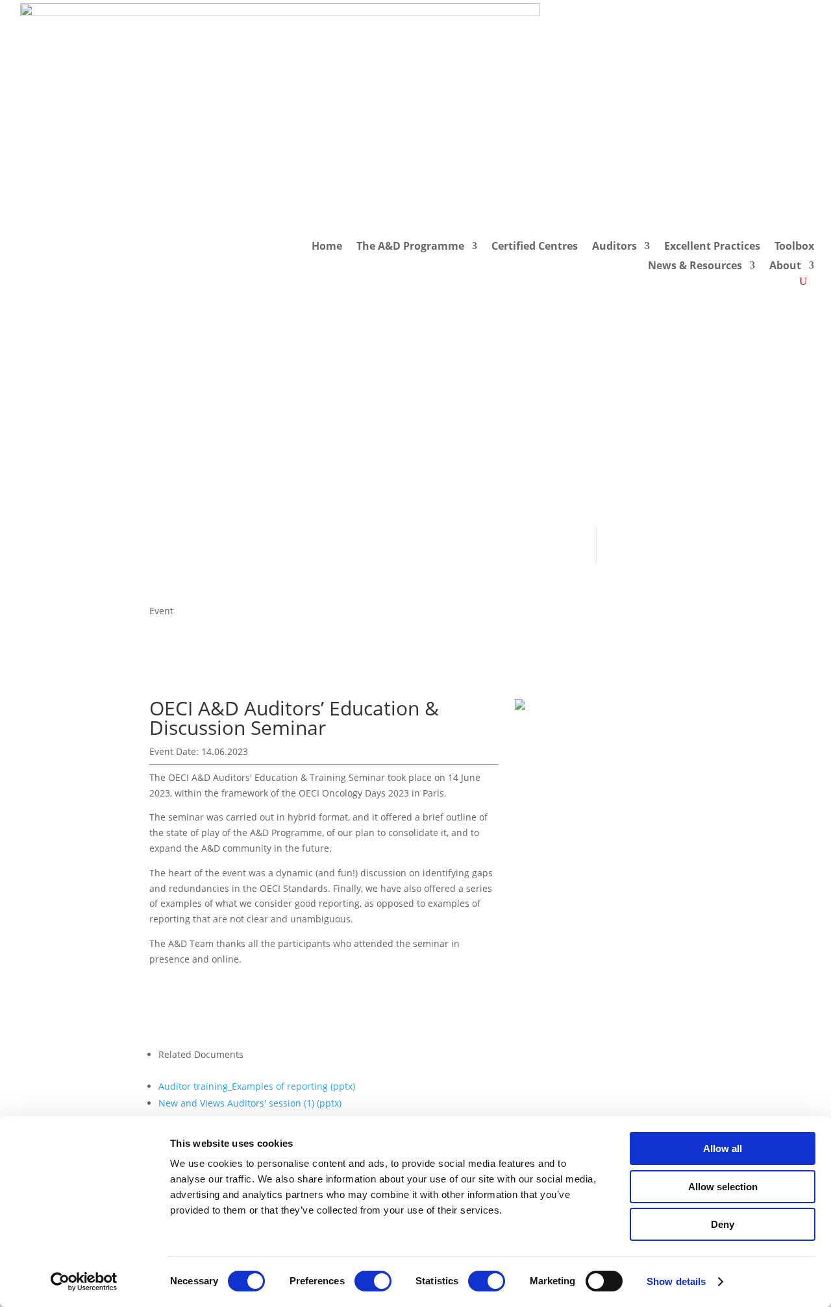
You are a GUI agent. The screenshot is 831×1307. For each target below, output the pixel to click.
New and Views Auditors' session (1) (249, 1103)
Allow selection (723, 1186)
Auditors (614, 247)
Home (327, 247)
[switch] (372, 1281)
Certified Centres (534, 247)
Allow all (722, 1148)
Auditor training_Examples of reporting (256, 1086)
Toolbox (794, 247)
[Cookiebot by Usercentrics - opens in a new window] (84, 1281)
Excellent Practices (712, 247)
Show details (676, 1281)
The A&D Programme (410, 247)
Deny (722, 1224)
